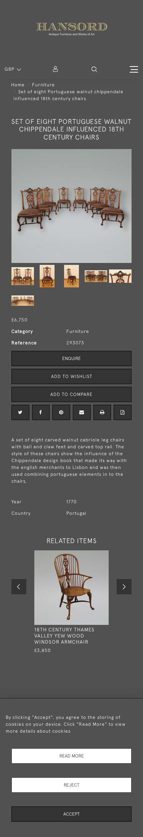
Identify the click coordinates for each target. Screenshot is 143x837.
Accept (71, 814)
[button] (94, 69)
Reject (71, 785)
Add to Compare (71, 394)
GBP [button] (10, 69)
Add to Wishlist (71, 376)
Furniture (43, 85)
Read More (71, 756)
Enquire (71, 358)
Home (18, 85)
